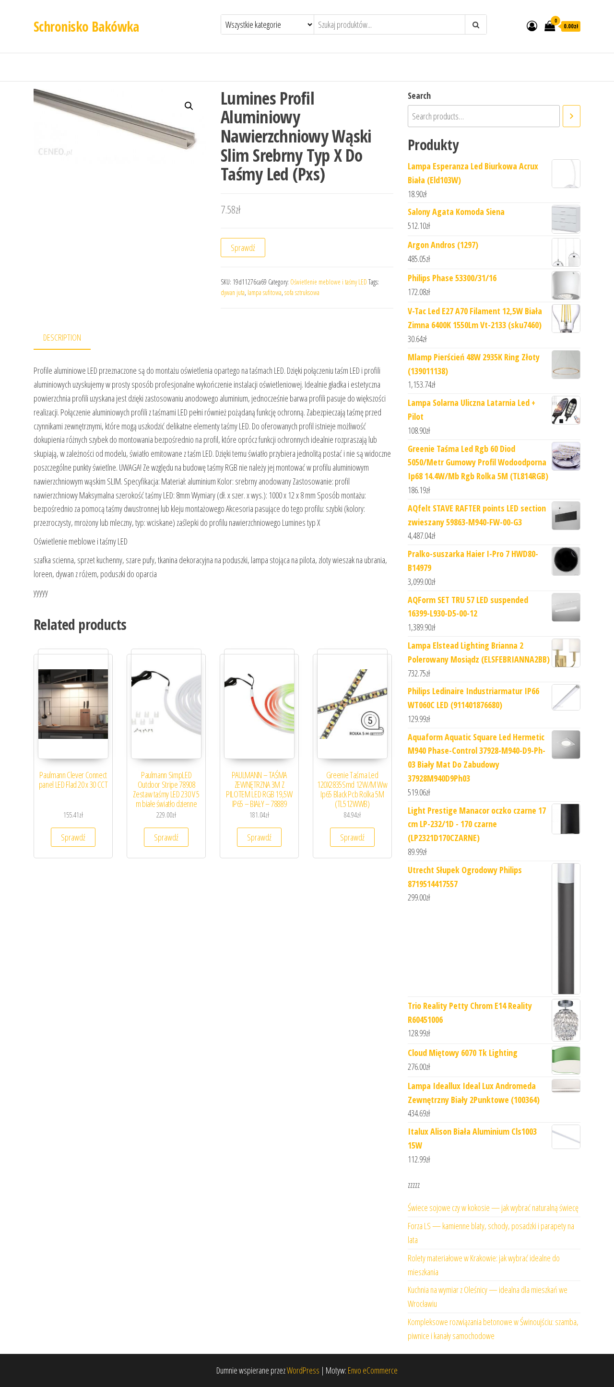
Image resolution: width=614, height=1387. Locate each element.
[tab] (69, 338)
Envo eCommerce (373, 1370)
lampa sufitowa (265, 292)
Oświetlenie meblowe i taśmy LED (328, 281)
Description (62, 337)
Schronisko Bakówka (86, 26)
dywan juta (233, 292)
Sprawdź (243, 247)
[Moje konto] (532, 25)
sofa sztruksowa (301, 292)
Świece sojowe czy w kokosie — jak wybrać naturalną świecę (493, 1207)
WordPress (303, 1370)
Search (419, 95)
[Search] (571, 116)
